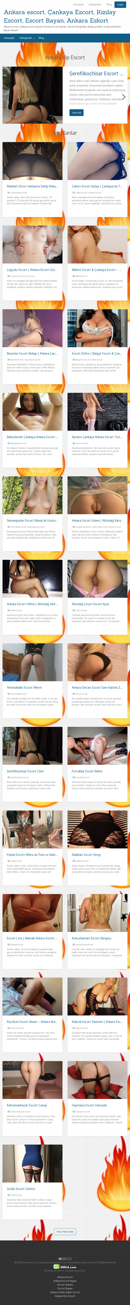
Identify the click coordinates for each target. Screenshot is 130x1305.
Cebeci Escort (81, 193)
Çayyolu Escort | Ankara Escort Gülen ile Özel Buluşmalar (46, 270)
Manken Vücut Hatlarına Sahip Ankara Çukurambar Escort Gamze (51, 186)
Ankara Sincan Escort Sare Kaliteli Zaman (100, 687)
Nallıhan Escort (82, 861)
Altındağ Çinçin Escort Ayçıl (90, 604)
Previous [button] (6, 96)
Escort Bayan (65, 1288)
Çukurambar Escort (19, 193)
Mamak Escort (17, 944)
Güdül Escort (16, 1195)
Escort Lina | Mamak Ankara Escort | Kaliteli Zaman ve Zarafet (49, 938)
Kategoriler (95, 4)
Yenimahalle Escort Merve (24, 687)
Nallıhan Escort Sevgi (86, 855)
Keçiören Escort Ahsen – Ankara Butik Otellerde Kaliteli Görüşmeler (53, 1022)
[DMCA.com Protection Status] (65, 1266)
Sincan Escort (81, 694)
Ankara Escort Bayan (65, 1280)
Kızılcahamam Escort (84, 944)
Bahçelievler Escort (18, 443)
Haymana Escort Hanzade (89, 1105)
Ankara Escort (65, 1277)
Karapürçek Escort (83, 527)
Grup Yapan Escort (32, 360)
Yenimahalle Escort (19, 694)
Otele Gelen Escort (100, 527)
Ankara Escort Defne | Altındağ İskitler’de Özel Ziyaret (44, 604)
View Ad (76, 112)
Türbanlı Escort (94, 193)
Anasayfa (78, 4)
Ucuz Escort (29, 276)
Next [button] (123, 96)
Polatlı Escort (16, 861)
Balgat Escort (81, 360)
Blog (109, 4)
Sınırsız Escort (115, 527)
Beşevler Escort (17, 360)
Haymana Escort (83, 1111)
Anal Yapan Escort (18, 527)
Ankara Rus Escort (65, 1296)
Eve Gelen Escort (95, 360)
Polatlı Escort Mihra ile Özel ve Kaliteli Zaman (38, 855)
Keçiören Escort (17, 1028)
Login (120, 4)
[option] (65, 95)
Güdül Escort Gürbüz (21, 1189)
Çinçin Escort (81, 610)
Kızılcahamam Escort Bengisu (91, 938)
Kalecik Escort (82, 1028)
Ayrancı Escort (82, 443)
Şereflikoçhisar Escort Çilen (25, 771)
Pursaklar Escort (83, 777)
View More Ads (65, 1231)
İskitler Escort (16, 610)
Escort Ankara (65, 1284)
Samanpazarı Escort (36, 527)
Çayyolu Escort (17, 276)
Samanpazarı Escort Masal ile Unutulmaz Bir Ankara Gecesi (47, 520)
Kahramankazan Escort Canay (27, 1105)
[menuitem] (78, 4)
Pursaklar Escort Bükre (87, 771)
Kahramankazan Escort (20, 1111)
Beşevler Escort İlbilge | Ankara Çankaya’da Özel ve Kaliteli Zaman (52, 353)
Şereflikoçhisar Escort (20, 777)
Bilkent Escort (81, 276)
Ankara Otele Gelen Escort (65, 1292)
